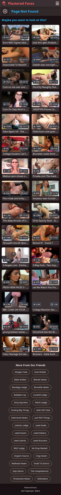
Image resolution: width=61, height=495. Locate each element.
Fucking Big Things (20, 410)
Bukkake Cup (20, 395)
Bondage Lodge (19, 387)
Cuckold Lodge (40, 395)
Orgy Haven (41, 455)
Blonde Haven (40, 379)
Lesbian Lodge (21, 425)
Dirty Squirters (21, 402)
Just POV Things (42, 417)
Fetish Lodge (41, 402)
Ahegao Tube (21, 372)
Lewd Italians (40, 433)
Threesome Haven (21, 478)
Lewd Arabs (41, 425)
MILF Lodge (19, 448)
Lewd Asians (21, 433)
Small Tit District (41, 463)
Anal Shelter (40, 372)
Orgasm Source (21, 455)
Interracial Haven (19, 417)
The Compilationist (40, 471)
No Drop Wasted (39, 448)
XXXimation (42, 478)
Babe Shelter (20, 379)
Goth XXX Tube (43, 410)
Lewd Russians (40, 440)
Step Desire (18, 471)
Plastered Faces (21, 3)
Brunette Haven (41, 387)
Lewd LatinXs (20, 440)
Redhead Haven (19, 463)
